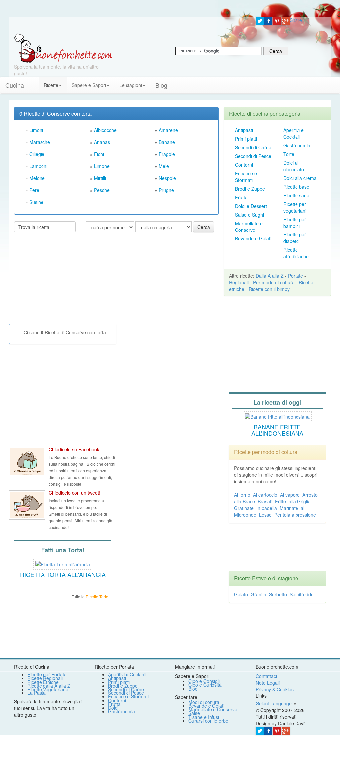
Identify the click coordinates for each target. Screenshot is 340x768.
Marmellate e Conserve (249, 226)
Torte (288, 154)
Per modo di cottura (274, 282)
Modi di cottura (203, 702)
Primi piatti (246, 138)
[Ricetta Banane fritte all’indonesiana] (277, 415)
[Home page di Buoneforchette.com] (130, 25)
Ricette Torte (97, 596)
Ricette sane (296, 195)
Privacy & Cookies (275, 689)
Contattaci (266, 676)
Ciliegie (36, 154)
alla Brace (244, 501)
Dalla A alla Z (270, 275)
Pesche (102, 190)
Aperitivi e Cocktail (293, 133)
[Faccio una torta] (62, 563)
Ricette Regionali (45, 678)
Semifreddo (302, 594)
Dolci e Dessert (251, 206)
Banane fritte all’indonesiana (277, 430)
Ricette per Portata (47, 674)
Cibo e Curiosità (205, 684)
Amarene (168, 130)
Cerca (203, 227)
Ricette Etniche (43, 682)
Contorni (244, 164)
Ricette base (296, 186)
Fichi (99, 154)
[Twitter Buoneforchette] (27, 505)
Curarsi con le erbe (208, 720)
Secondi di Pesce (253, 156)
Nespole (167, 178)
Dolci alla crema (300, 178)
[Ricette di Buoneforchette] (63, 47)
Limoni (36, 130)
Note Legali (268, 682)
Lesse (265, 514)
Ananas (102, 142)
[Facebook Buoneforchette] (27, 461)
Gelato (241, 594)
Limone (102, 166)
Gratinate (244, 508)
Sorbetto (278, 594)
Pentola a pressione (295, 514)
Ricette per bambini (294, 222)
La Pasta (36, 693)
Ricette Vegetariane (47, 689)
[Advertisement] (64, 280)
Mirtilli (100, 178)
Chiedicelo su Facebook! (75, 449)
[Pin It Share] (277, 21)
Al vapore (290, 494)
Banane (167, 142)
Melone (37, 178)
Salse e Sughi (249, 214)
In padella (266, 508)
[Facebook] (268, 21)
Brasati (265, 501)
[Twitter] (260, 21)
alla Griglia (300, 501)
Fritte (280, 501)
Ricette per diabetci (294, 237)
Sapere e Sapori (89, 85)
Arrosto (310, 494)
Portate (295, 275)
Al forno (242, 494)
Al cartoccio (265, 494)
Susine (36, 202)
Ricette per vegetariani (294, 207)
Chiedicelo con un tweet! (74, 492)
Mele (164, 166)
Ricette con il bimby (269, 289)
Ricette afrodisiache (296, 253)
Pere (34, 190)
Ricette (51, 85)
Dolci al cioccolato (293, 166)
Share (296, 20)
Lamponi (38, 166)
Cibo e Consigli (204, 681)
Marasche (39, 142)
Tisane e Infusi (203, 717)
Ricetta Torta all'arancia (63, 574)
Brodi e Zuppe (250, 188)
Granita (258, 594)
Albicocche (105, 130)
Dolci (113, 707)
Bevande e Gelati (253, 238)
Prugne (166, 190)
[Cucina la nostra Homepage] (34, 82)
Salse (194, 713)
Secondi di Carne (253, 147)
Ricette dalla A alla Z (48, 685)
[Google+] (286, 21)
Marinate (289, 508)
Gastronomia (296, 145)
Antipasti (244, 130)
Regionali (239, 282)
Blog (193, 688)
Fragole (167, 154)
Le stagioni (130, 85)
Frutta (241, 197)
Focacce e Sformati (246, 176)
